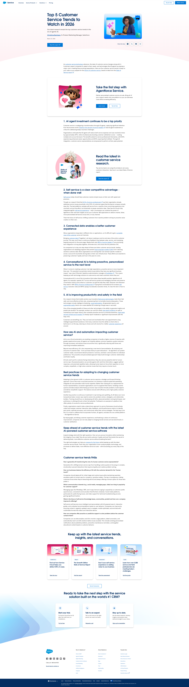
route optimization (96, 303)
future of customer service (92, 70)
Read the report (54, 45)
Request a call (89, 623)
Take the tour (53, 575)
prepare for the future (92, 442)
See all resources (94, 586)
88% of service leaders (105, 242)
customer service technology (74, 64)
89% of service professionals (84, 284)
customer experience (115, 324)
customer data (73, 238)
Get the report (78, 575)
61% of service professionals (92, 202)
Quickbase (109, 273)
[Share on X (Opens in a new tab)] (131, 43)
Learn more (102, 106)
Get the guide (126, 575)
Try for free (115, 106)
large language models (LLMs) (104, 249)
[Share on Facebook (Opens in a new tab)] (136, 43)
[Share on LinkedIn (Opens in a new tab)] (127, 43)
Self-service (67, 197)
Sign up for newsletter (119, 623)
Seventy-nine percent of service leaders (91, 127)
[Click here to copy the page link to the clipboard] (140, 43)
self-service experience (82, 210)
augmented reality (69, 305)
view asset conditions (109, 310)
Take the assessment (104, 575)
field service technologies (106, 299)
